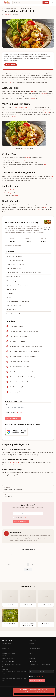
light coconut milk (15, 462)
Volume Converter (6, 648)
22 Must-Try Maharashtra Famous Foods (11, 664)
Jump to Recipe (11, 64)
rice (52, 176)
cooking (27, 157)
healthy (32, 91)
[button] (45, 227)
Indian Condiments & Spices (8, 653)
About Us (31, 653)
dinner (11, 82)
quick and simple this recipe (19, 107)
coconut (11, 96)
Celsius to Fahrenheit (7, 643)
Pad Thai (12, 190)
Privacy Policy (18, 412)
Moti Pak (4, 666)
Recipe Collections (33, 646)
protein (19, 205)
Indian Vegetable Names (7, 658)
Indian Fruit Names (6, 655)
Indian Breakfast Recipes (34, 648)
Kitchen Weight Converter (8, 646)
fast (45, 164)
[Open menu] (52, 2)
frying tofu (25, 160)
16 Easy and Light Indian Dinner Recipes (11, 676)
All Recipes (31, 643)
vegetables (43, 93)
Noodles (15, 195)
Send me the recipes (12, 418)
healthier (33, 98)
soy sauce (13, 116)
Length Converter (6, 651)
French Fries (5, 669)
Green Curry (7, 193)
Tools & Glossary (33, 651)
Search (46, 2)
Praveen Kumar (7, 14)
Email (6, 404)
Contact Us (31, 655)
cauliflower (46, 207)
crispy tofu (47, 112)
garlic (39, 209)
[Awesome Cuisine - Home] (6, 2)
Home (3, 8)
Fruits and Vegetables (11, 8)
